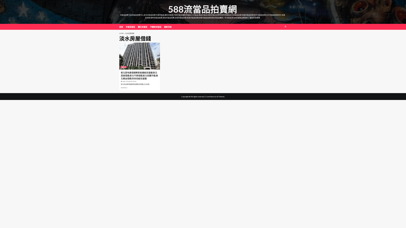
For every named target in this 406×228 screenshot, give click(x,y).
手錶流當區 (130, 27)
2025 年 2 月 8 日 (132, 81)
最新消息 (168, 27)
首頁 (121, 27)
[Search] (285, 26)
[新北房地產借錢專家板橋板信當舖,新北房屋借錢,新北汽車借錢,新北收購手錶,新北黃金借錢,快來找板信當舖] (139, 56)
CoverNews (210, 97)
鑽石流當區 (142, 27)
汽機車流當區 (155, 27)
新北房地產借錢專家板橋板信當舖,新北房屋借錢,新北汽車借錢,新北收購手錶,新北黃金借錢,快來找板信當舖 (139, 75)
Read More (124, 87)
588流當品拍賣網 (202, 9)
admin (124, 81)
